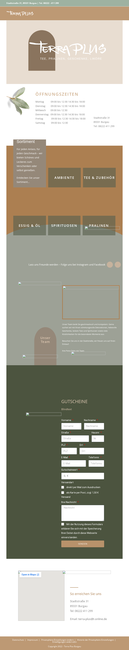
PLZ (63, 445)
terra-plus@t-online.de (92, 619)
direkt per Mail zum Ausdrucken (83, 487)
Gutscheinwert (69, 469)
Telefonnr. (94, 457)
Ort (81, 445)
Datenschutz (18, 639)
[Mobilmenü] (121, 13)
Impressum (32, 639)
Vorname (66, 420)
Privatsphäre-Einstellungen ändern (57, 639)
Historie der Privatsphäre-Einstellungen (95, 639)
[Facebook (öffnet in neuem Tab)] (121, 3)
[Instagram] (118, 265)
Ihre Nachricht (69, 502)
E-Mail (64, 457)
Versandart (67, 482)
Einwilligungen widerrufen (64, 641)
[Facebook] (110, 265)
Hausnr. (96, 432)
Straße (65, 432)
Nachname (90, 420)
